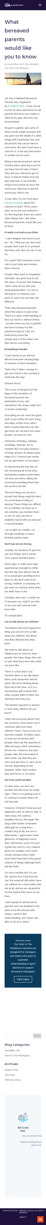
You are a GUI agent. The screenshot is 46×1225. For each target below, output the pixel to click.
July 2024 (10, 1074)
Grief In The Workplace (19, 68)
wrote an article (14, 202)
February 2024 (12, 1079)
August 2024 (11, 1069)
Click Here (23, 979)
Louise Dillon (12, 64)
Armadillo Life (12, 1050)
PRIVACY (23, 1217)
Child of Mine (17, 106)
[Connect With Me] (40, 1219)
